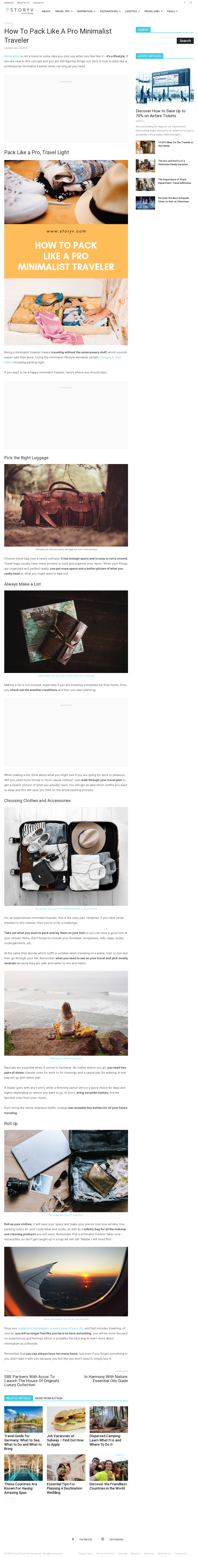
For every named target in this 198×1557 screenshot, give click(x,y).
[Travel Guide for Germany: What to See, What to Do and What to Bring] (23, 1419)
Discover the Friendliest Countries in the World (108, 1486)
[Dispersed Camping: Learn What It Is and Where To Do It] (109, 1419)
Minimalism (12, 56)
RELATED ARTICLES (19, 1398)
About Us (135, 1553)
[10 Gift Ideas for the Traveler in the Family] (145, 147)
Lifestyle (131, 11)
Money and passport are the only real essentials (66, 1319)
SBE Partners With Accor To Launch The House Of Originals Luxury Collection (31, 1381)
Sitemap (122, 1553)
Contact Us (38, 2)
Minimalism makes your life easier (66, 1058)
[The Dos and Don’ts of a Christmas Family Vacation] (145, 166)
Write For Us (23, 2)
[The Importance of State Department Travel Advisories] (145, 184)
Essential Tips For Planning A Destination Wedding (64, 1488)
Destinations (109, 11)
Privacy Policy (86, 1553)
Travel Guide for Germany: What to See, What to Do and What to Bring (23, 1442)
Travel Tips (62, 11)
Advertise (9, 2)
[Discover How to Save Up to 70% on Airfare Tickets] (165, 85)
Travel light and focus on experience (66, 1215)
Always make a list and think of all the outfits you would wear (66, 676)
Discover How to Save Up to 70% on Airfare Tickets (160, 113)
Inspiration (85, 11)
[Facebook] (184, 2)
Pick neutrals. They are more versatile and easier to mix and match (66, 908)
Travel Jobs (152, 11)
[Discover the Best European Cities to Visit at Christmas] (145, 203)
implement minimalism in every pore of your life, (50, 1328)
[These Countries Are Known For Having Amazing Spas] (23, 1467)
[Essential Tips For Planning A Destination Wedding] (66, 1467)
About (46, 11)
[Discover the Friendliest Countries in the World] (109, 1467)
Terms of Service (105, 1553)
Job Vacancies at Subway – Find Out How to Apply (65, 1440)
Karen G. (140, 120)
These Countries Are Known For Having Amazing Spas (20, 1488)
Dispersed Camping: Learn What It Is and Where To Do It (105, 1440)
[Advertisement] (66, 110)
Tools (171, 11)
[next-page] (12, 1500)
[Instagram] (191, 2)
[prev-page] (6, 1500)
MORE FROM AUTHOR (48, 1398)
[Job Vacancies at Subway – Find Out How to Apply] (66, 1419)
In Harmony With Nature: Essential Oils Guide (106, 1379)
